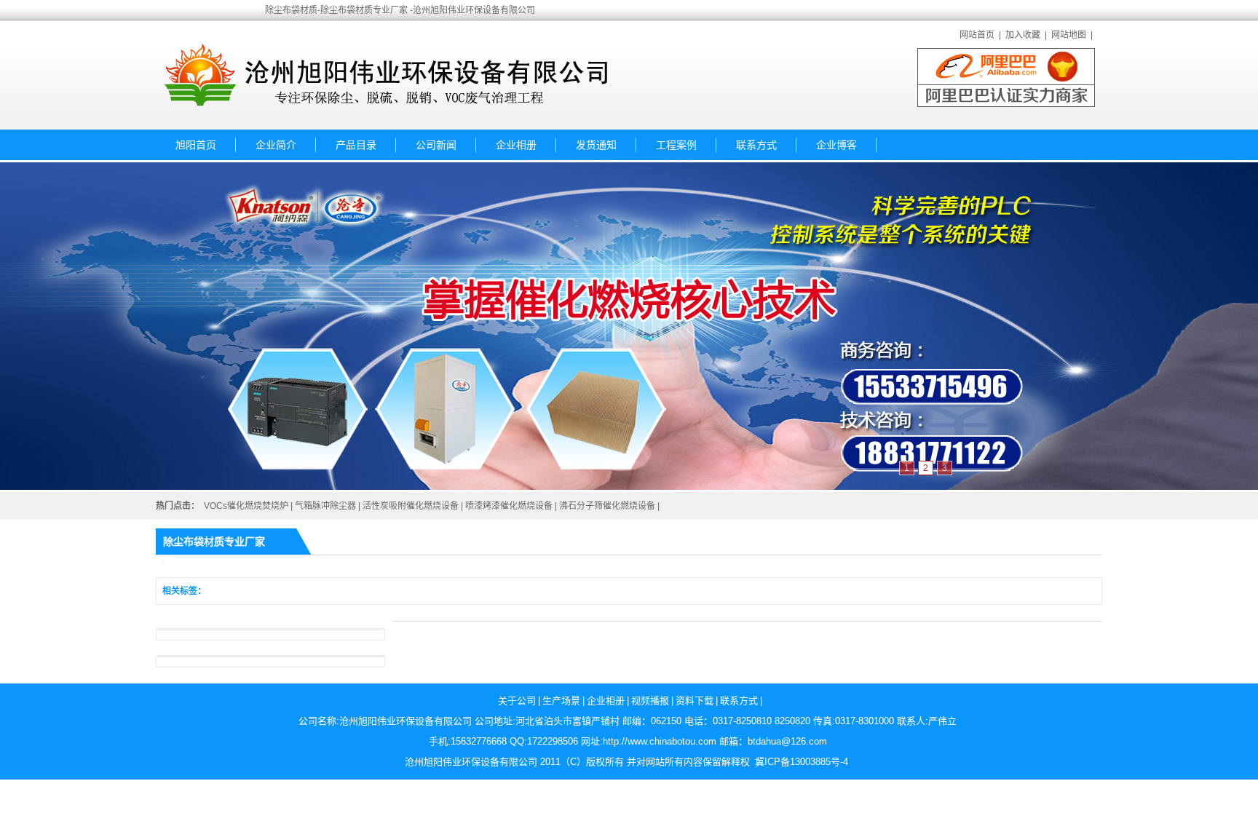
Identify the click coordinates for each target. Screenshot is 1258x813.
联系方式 (756, 145)
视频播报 (650, 700)
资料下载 (694, 700)
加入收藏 (1022, 35)
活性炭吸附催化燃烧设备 (411, 506)
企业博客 (836, 145)
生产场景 (561, 700)
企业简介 (276, 145)
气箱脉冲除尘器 (325, 506)
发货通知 (596, 145)
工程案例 (676, 145)
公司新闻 (436, 145)
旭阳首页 (195, 145)
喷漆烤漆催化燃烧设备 (509, 506)
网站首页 (977, 35)
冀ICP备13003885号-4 (801, 761)
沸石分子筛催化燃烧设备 (607, 506)
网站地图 (1068, 35)
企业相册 (516, 145)
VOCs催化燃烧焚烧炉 (246, 506)
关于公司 (517, 700)
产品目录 (356, 145)
